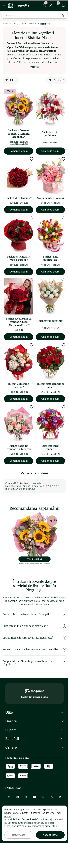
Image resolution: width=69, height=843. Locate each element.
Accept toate (50, 835)
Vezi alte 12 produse (34, 473)
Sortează (59, 80)
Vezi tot (34, 67)
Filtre (13, 80)
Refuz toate (18, 835)
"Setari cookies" (12, 826)
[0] (45, 5)
